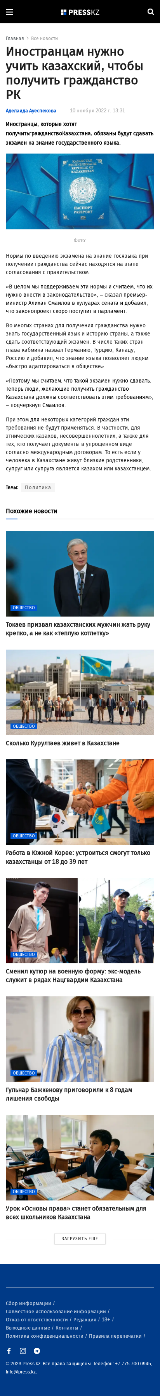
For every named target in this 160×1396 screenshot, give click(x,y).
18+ (106, 1320)
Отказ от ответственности (37, 1320)
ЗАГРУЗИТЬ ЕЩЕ (80, 1238)
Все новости (44, 38)
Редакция (85, 1320)
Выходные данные (28, 1328)
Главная (15, 38)
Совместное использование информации (56, 1311)
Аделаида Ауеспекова (31, 111)
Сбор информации (29, 1303)
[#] (80, 12)
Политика (38, 487)
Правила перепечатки (116, 1336)
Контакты (68, 1328)
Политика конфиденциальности (45, 1336)
